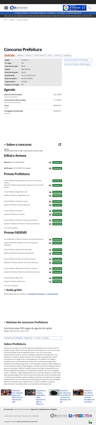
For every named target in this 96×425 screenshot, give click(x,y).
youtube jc (61, 13)
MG (48, 16)
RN (69, 16)
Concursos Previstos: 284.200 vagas (77, 64)
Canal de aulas (52, 294)
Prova (49, 55)
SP (85, 16)
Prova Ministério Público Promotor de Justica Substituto (24, 239)
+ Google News (27, 338)
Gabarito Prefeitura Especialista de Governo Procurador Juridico (24, 186)
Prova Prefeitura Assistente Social (16, 201)
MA (38, 16)
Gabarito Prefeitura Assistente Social (17, 205)
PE (61, 16)
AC (10, 16)
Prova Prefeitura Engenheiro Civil (15, 192)
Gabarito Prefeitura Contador (14, 214)
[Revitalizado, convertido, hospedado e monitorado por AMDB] (90, 422)
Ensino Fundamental (28, 75)
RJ (66, 16)
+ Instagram (45, 338)
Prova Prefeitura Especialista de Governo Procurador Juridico (23, 182)
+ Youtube (37, 338)
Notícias (57, 55)
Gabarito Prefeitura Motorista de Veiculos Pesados (22, 272)
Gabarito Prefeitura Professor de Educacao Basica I (22, 224)
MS (45, 16)
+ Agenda (20, 55)
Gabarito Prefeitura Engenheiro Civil (16, 195)
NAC (6, 16)
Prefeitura (24, 60)
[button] (50, 162)
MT (41, 16)
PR (58, 16)
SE (87, 16)
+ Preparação (66, 55)
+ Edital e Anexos (39, 55)
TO (91, 16)
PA (52, 16)
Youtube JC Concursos (36, 294)
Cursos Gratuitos (74, 13)
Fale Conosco (17, 416)
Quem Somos (8, 416)
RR (79, 16)
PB (55, 16)
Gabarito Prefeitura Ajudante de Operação (19, 253)
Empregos (51, 13)
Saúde (23, 72)
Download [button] (57, 181)
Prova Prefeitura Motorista (13, 278)
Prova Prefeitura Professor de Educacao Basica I (21, 220)
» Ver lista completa (11, 228)
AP (16, 16)
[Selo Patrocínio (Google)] (74, 8)
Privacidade (35, 416)
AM (19, 16)
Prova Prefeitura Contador (13, 211)
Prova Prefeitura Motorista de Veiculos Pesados (21, 268)
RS (72, 16)
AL (13, 16)
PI (63, 16)
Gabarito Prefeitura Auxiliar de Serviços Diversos (21, 262)
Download (57, 162)
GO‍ (34, 16)
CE (25, 16)
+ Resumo (28, 55)
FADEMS (24, 82)
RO (75, 16)
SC (81, 16)
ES (31, 16)
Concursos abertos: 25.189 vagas (76, 60)
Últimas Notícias (21, 13)
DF (28, 16)
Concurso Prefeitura (22, 20)
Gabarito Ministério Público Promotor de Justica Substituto (21, 244)
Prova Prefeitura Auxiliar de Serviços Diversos (20, 259)
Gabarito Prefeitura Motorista (14, 281)
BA (22, 16)
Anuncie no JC (26, 416)
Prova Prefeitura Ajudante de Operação (18, 249)
